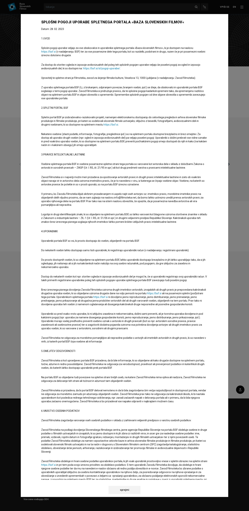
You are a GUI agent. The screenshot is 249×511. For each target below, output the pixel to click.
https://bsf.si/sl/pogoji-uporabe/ (101, 68)
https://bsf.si (48, 51)
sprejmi (124, 489)
